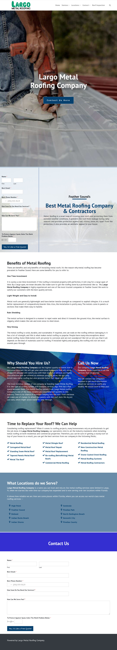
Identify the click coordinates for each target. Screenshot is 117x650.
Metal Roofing (16, 443)
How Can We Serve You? (11, 216)
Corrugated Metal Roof (20, 447)
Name (4, 177)
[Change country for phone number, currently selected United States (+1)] (4, 201)
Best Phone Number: (10, 197)
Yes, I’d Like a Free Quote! (15, 247)
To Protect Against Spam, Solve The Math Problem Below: (17, 235)
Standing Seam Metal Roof (22, 451)
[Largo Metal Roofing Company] (21, 5)
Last (14, 184)
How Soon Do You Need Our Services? (16, 206)
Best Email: (6, 188)
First (3, 184)
